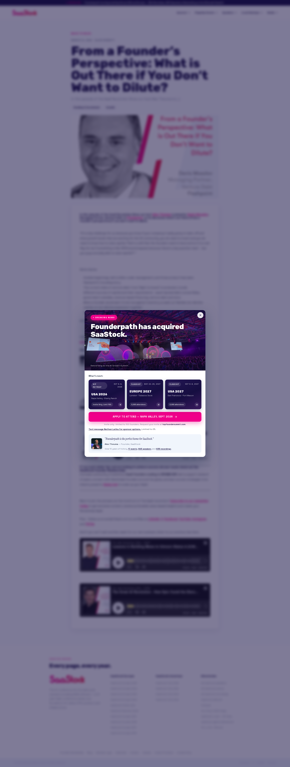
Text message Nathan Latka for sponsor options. (115, 429)
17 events (132, 449)
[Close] (200, 315)
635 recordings (163, 449)
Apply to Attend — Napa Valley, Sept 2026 (143, 416)
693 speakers (144, 449)
